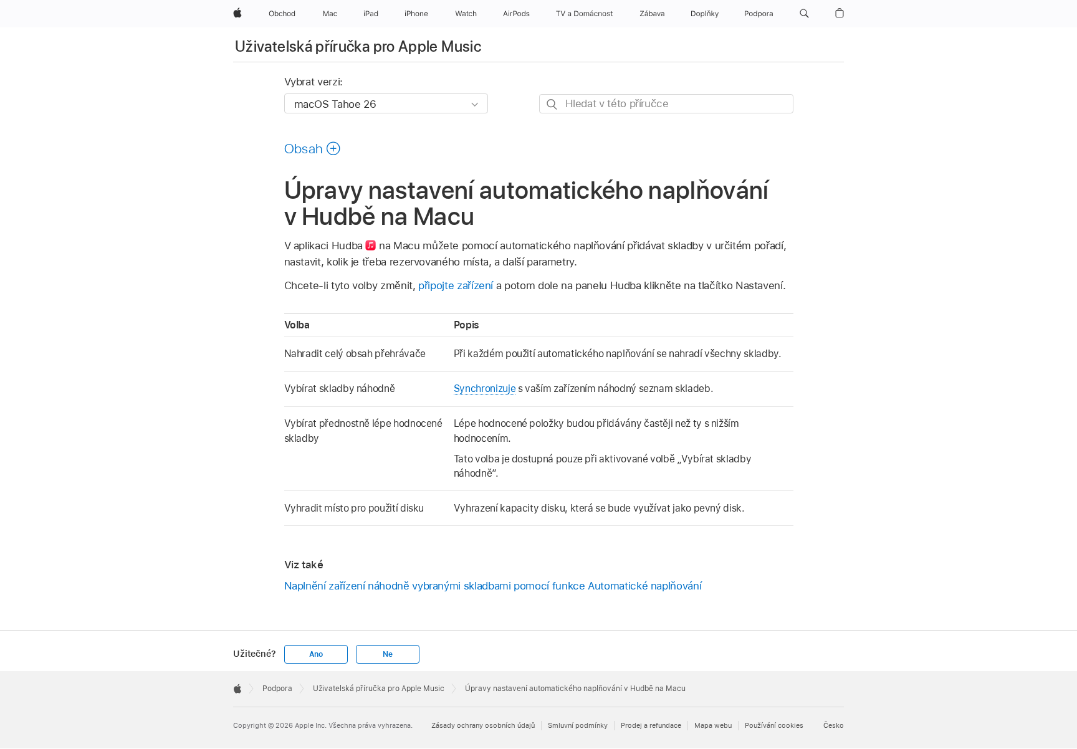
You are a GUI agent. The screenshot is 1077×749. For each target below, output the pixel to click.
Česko (833, 725)
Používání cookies (774, 725)
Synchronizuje (484, 388)
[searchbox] (666, 103)
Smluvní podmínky (578, 725)
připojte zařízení (455, 285)
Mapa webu (713, 725)
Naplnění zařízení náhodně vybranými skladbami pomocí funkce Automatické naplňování (493, 586)
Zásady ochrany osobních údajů (483, 725)
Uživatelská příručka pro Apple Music (358, 46)
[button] (804, 13)
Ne (388, 654)
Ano (316, 654)
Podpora (277, 688)
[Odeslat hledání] (552, 104)
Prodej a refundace (651, 725)
